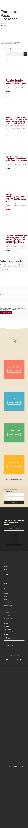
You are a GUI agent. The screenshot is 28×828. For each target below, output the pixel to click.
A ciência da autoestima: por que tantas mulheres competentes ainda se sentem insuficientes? (16, 120)
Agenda (4, 23)
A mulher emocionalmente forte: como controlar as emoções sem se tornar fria (16, 198)
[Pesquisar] (25, 54)
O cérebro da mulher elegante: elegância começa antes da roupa (16, 82)
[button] (14, 538)
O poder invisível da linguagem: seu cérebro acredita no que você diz (16, 159)
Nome (2, 288)
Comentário (4, 269)
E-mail (2, 295)
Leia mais (8, 91)
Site (1, 301)
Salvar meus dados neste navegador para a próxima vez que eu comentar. (12, 309)
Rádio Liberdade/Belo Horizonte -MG (11, 49)
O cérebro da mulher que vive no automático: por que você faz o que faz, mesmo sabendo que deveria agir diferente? (16, 239)
